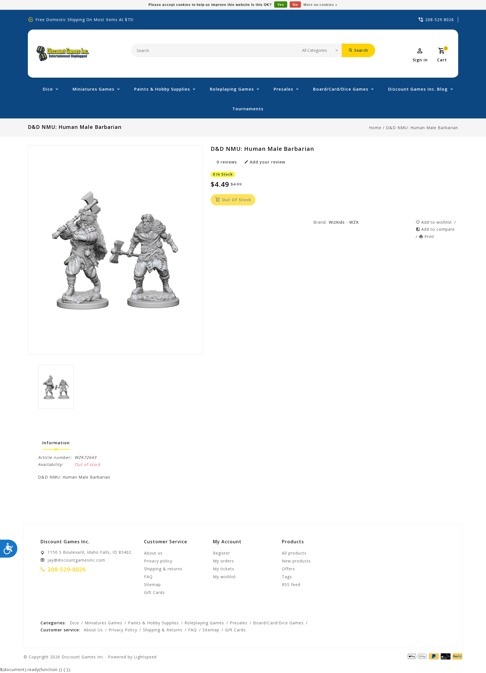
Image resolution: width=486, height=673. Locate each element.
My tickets (223, 568)
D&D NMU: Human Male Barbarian (422, 127)
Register (221, 553)
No (295, 5)
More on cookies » (320, 5)
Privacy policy (158, 561)
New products (296, 561)
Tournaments (248, 108)
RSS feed (291, 584)
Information (56, 442)
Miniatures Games (93, 89)
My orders (223, 561)
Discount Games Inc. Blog (418, 89)
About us (153, 553)
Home (375, 127)
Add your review (267, 162)
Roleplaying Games (232, 89)
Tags (287, 576)
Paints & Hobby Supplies (162, 89)
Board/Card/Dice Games (340, 89)
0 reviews (227, 162)
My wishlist (224, 576)
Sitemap (152, 584)
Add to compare (438, 229)
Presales (283, 89)
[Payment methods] (456, 656)
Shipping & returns (163, 568)
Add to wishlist (437, 222)
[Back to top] (469, 656)
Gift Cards (154, 592)
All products (294, 553)
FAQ (148, 576)
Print (429, 236)
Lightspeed (145, 656)
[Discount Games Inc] (62, 53)
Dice (48, 89)
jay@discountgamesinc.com (76, 560)
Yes (280, 5)
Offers (288, 568)
